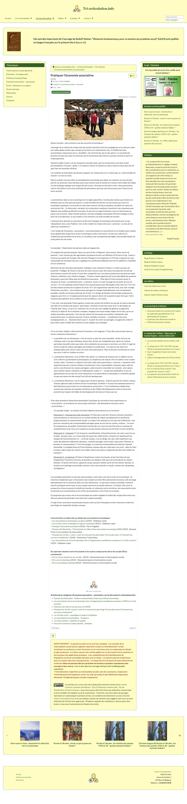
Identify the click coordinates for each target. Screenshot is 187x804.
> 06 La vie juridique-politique (63, 563)
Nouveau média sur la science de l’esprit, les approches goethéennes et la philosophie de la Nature (164, 314)
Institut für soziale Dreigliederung (158, 269)
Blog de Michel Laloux (153, 262)
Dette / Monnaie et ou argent (18, 85)
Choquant (10, 100)
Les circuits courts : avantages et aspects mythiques (75, 615)
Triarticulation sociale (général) (19, 70)
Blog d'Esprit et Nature (153, 258)
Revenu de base (12, 89)
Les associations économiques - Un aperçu (71, 618)
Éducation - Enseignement (17, 74)
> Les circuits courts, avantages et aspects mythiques (73, 523)
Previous (7, 736)
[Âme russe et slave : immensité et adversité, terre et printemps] (30, 731)
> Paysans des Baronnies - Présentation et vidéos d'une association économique (84, 529)
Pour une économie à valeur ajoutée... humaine (73, 623)
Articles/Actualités (44, 18)
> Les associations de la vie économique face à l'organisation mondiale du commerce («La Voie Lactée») (93, 540)
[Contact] (92, 18)
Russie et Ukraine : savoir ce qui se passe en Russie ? (72, 744)
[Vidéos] (65, 18)
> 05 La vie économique (60, 560)
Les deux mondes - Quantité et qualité (70, 621)
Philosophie (11, 93)
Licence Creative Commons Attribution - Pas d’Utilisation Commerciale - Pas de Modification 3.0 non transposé (90, 687)
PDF (133, 76)
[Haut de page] (183, 800)
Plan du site (20, 780)
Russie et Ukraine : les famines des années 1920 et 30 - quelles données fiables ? (114, 744)
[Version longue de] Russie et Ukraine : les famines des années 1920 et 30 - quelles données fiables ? (157, 745)
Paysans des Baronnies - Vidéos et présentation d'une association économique (86, 598)
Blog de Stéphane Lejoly (154, 266)
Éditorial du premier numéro (159, 322)
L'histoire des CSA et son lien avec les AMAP (72, 607)
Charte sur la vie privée (23, 777)
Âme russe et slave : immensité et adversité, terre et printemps (30, 744)
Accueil (8, 18)
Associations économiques (61, 92)
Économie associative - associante (20, 82)
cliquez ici (80, 42)
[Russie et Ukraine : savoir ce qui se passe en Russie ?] (72, 731)
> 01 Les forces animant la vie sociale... (67, 557)
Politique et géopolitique (16, 78)
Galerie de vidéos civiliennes (156, 290)
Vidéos (61, 18)
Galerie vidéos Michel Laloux (156, 295)
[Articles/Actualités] (53, 18)
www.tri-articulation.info (95, 591)
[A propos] (78, 18)
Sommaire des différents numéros (161, 319)
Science (9, 97)
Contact (87, 18)
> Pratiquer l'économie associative (65, 526)
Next (180, 736)
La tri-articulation (22, 18)
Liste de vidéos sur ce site (155, 286)
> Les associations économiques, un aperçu (68, 521)
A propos (73, 18)
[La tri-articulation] (30, 18)
